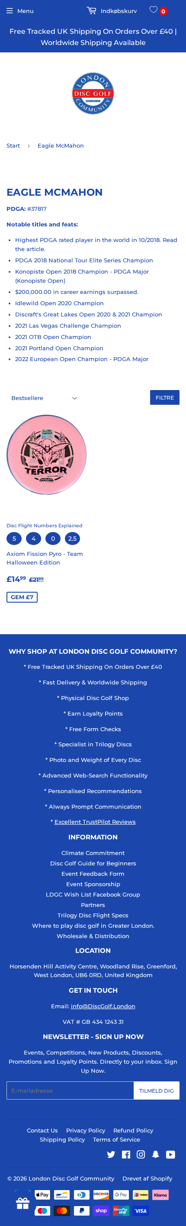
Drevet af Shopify (147, 1178)
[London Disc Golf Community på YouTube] (170, 1155)
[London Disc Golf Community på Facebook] (126, 1155)
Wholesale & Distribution (93, 935)
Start (13, 145)
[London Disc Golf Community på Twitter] (111, 1155)
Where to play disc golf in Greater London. (93, 925)
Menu (25, 10)
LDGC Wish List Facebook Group (93, 894)
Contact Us (42, 1130)
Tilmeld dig (156, 1090)
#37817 (37, 208)
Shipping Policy (62, 1139)
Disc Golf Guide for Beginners (93, 863)
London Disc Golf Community (71, 1178)
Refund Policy (133, 1130)
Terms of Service (116, 1139)
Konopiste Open (40, 280)
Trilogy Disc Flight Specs (93, 915)
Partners (93, 904)
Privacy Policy (85, 1130)
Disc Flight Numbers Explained (44, 526)
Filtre (165, 397)
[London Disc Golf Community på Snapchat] (155, 1155)
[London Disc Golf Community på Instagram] (141, 1155)
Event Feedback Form (93, 873)
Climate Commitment (93, 852)
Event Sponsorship (93, 884)
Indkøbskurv (118, 10)
